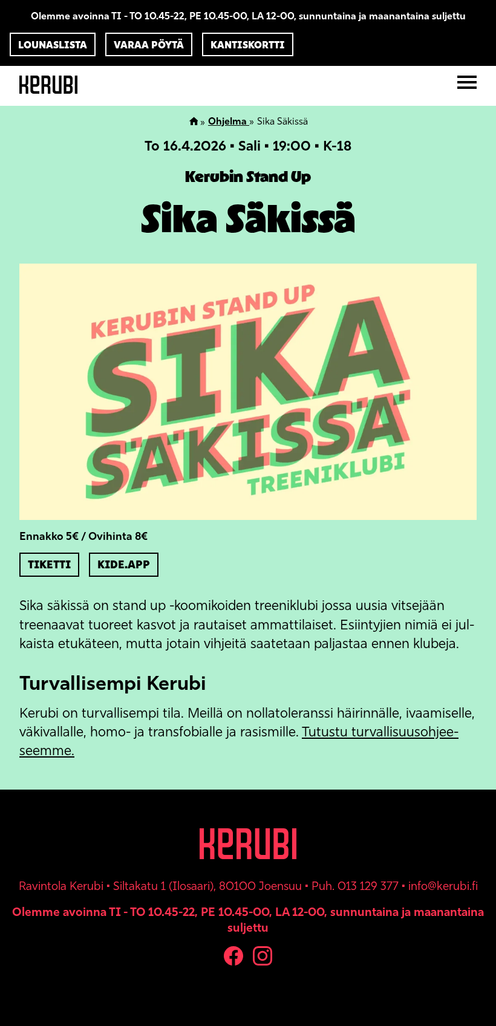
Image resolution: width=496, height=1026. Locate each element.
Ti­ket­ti (49, 564)
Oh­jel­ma (228, 121)
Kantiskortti (247, 45)
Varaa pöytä (149, 45)
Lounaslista (52, 45)
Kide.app (123, 564)
